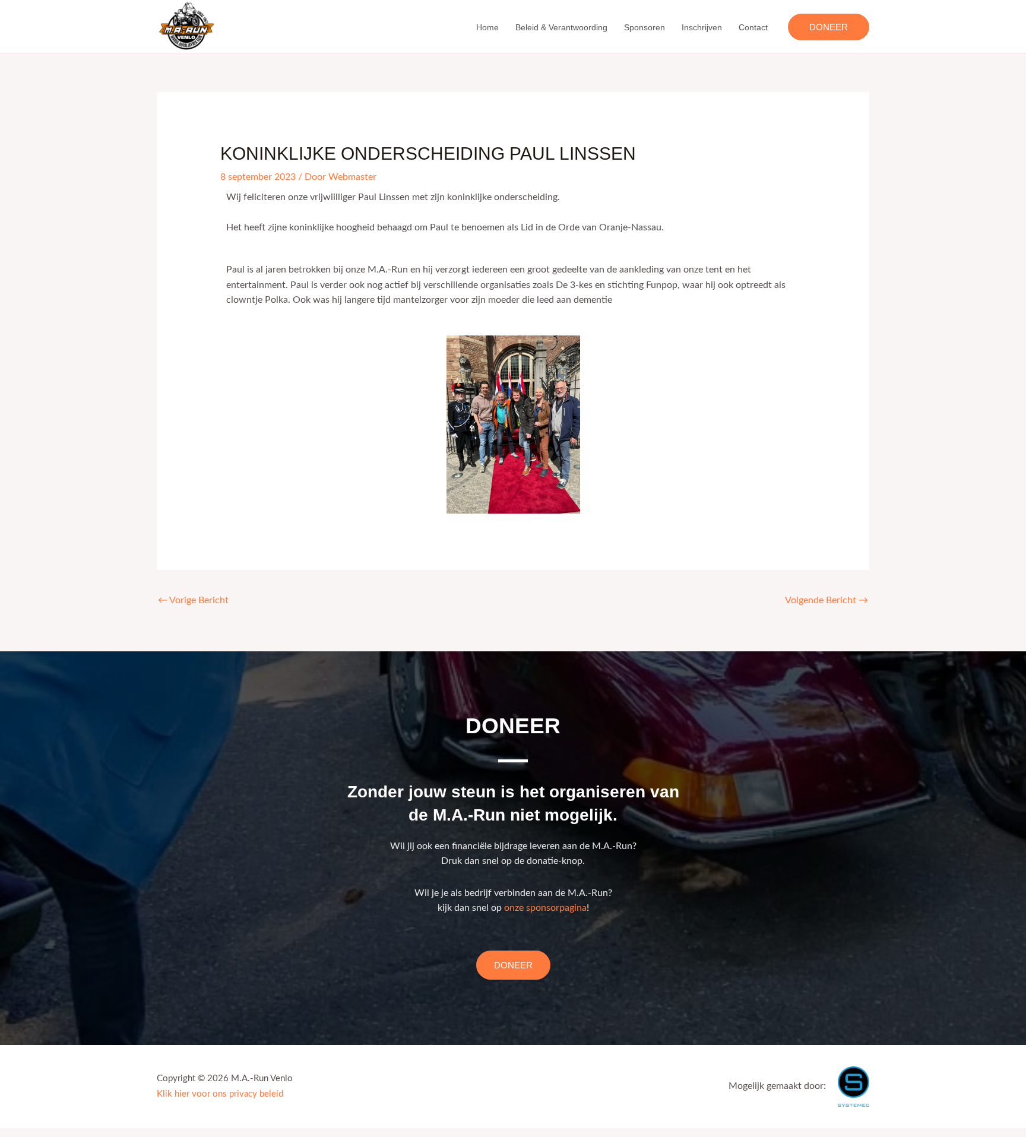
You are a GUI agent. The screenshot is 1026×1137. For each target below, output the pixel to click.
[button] (828, 27)
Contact (753, 27)
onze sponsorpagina (545, 908)
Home (487, 27)
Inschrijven (702, 27)
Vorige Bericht (193, 600)
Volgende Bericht (826, 600)
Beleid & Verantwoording (561, 27)
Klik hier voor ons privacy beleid (220, 1094)
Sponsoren (644, 27)
